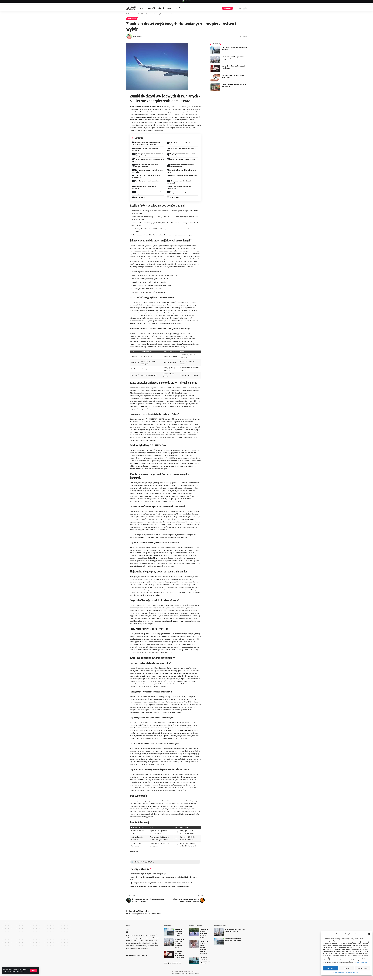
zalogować (138, 914)
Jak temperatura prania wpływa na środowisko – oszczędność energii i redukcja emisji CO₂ (161, 883)
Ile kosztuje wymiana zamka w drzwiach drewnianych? (146, 193)
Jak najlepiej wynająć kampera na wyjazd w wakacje (204, 933)
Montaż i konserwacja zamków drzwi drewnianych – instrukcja (145, 165)
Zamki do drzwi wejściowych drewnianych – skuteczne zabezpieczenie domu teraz (146, 143)
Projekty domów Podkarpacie (137, 955)
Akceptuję (330, 968)
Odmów (346, 968)
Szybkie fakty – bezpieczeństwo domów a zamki (181, 144)
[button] (369, 934)
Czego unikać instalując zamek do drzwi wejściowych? (146, 176)
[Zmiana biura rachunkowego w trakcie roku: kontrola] (215, 87)
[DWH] (131, 8)
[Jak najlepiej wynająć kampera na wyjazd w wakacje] (194, 932)
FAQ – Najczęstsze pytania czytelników (147, 181)
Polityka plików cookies (340, 972)
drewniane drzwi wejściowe (147, 537)
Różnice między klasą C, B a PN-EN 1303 (182, 159)
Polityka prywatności (195, 973)
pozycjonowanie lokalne (173, 963)
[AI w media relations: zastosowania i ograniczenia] (215, 68)
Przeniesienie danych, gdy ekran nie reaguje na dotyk (179, 943)
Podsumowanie (140, 197)
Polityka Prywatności (353, 972)
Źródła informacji (175, 197)
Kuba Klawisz (137, 36)
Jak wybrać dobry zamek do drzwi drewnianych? (144, 187)
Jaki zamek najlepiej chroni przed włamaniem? (179, 182)
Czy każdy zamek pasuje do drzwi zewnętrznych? (179, 187)
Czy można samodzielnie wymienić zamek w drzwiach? (147, 171)
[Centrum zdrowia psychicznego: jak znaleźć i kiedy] (215, 77)
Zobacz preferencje (363, 968)
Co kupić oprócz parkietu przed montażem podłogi (148, 874)
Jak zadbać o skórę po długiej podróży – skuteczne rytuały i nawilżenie (204, 948)
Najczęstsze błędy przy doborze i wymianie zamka (181, 171)
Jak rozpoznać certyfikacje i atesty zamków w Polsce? (148, 160)
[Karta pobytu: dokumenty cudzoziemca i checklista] (215, 50)
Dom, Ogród (132, 18)
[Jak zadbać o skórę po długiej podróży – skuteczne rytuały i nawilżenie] (194, 944)
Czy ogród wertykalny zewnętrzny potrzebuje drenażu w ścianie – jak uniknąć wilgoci (160, 886)
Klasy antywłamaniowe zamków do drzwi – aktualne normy (181, 155)
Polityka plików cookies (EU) (180, 973)
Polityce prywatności (361, 962)
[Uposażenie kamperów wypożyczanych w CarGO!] (194, 960)
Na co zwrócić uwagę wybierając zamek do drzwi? (181, 149)
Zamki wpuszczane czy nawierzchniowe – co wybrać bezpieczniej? (147, 155)
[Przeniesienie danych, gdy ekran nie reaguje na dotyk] (215, 59)
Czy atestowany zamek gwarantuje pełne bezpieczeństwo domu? (181, 193)
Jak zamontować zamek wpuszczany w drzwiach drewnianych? (180, 165)
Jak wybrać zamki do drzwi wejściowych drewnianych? (145, 149)
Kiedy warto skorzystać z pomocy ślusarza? (183, 175)
